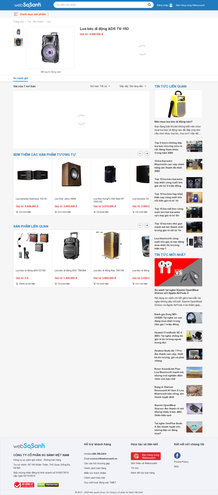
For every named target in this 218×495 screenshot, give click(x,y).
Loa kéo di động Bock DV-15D (148, 270)
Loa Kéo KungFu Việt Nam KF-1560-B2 (109, 200)
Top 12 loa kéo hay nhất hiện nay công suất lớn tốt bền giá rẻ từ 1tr (168, 197)
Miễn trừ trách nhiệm (95, 473)
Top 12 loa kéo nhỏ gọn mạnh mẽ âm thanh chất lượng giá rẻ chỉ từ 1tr (168, 227)
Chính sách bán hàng (95, 468)
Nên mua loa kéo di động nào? (173, 121)
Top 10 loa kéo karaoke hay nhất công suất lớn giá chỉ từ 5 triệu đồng (168, 182)
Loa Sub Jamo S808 (65, 199)
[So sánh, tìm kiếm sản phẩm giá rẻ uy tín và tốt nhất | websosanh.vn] (27, 5)
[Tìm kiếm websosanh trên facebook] (177, 455)
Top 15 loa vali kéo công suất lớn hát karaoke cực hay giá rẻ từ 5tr (168, 212)
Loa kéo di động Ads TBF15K (108, 270)
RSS (176, 466)
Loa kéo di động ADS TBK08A (70, 270)
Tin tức (135, 468)
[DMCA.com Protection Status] (48, 485)
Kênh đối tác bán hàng (143, 473)
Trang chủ (18, 21)
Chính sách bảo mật (94, 478)
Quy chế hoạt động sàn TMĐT (100, 482)
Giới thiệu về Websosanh (144, 463)
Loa (49, 21)
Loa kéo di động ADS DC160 (31, 270)
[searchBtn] (150, 5)
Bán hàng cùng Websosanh (190, 5)
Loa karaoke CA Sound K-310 (147, 199)
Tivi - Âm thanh (35, 21)
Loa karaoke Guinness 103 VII (31, 199)
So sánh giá (20, 78)
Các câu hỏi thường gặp (97, 463)
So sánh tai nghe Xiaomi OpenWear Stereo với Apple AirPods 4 (176, 291)
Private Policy (181, 462)
